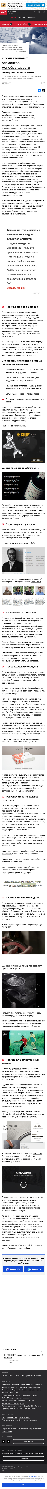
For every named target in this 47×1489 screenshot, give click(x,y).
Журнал (13, 17)
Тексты (38, 1406)
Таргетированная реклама (12, 1406)
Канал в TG (36, 1269)
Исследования (27, 1376)
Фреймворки (12, 1417)
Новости (37, 1376)
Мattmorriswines (31, 468)
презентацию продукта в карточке (21, 1117)
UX (19, 1390)
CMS (3, 1417)
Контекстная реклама (10, 1403)
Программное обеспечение (29, 1387)
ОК (23, 1485)
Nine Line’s (36, 582)
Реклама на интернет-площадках (14, 1400)
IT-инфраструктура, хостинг (18, 1398)
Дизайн (27, 1406)
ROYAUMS (6, 927)
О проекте (6, 1429)
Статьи (4, 1376)
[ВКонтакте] (39, 90)
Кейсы (17, 1376)
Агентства (21, 17)
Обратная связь (36, 1429)
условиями (32, 1476)
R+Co (33, 543)
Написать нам (28, 1441)
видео (37, 739)
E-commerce (6, 45)
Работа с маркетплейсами (27, 1409)
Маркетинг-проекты (9, 1387)
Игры (14, 1390)
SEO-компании (7, 1392)
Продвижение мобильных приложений (16, 1395)
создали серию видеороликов (24, 1021)
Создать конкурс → (18, 288)
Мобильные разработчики (31, 1384)
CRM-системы (24, 1417)
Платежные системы (10, 1420)
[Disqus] (23, 1312)
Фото (22, 1403)
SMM (4, 1398)
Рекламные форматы (19, 1429)
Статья (15, 45)
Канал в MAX (15, 1269)
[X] (43, 90)
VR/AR (35, 1395)
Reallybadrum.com (17, 426)
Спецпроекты (7, 1431)
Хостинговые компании (28, 1420)
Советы (20, 49)
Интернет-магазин (9, 49)
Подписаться (23, 1458)
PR (32, 1406)
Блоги (11, 1376)
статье (18, 1069)
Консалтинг (6, 1390)
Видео (31, 1400)
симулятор (37, 1154)
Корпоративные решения (31, 1390)
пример (25, 966)
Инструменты (31, 17)
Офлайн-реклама (8, 1409)
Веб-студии (6, 1384)
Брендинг (16, 1384)
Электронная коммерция (12, 47)
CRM (17, 1392)
